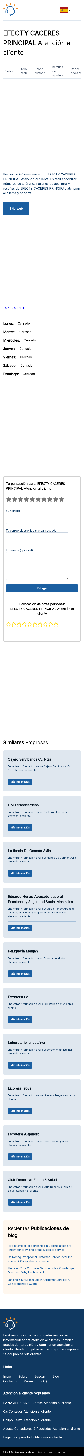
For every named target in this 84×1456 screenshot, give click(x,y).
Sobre (9, 71)
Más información (20, 781)
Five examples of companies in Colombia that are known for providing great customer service (39, 1247)
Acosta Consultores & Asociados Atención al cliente (41, 1429)
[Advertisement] (42, 127)
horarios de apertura (57, 71)
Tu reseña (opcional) (19, 550)
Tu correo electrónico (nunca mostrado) (32, 530)
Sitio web (24, 71)
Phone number (40, 71)
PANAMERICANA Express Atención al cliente (37, 1403)
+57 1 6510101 (13, 308)
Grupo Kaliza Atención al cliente (27, 1420)
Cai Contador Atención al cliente (27, 1411)
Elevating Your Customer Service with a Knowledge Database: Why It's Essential (41, 1270)
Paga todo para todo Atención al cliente (32, 1437)
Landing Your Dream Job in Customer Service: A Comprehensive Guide (39, 1281)
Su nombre (13, 510)
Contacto (10, 1381)
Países (28, 1381)
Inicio (7, 1376)
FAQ (44, 1381)
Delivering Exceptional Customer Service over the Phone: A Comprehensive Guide (40, 1259)
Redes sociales (76, 71)
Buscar (40, 1376)
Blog (55, 1376)
